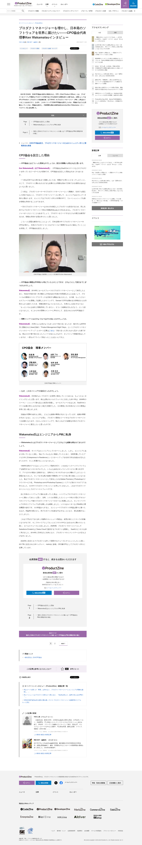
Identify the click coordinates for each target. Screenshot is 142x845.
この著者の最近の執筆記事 (42, 734)
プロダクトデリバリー (70, 11)
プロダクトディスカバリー (50, 11)
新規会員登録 (40, 593)
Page (25, 132)
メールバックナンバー (54, 588)
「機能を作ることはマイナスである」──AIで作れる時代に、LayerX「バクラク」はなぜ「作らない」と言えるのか (109, 39)
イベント (54, 4)
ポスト (75, 48)
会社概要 (86, 831)
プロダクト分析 (100, 11)
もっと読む (26, 702)
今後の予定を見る (108, 244)
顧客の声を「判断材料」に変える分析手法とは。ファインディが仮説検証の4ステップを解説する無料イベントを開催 (109, 81)
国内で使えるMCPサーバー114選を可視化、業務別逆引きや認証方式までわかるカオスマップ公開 (109, 88)
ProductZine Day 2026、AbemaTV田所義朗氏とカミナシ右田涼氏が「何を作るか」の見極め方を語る (109, 101)
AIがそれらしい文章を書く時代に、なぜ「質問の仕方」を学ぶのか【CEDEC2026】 (108, 75)
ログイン (67, 593)
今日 (99, 32)
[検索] (23, 10)
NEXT (63, 643)
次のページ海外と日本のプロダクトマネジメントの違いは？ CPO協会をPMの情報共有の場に (53, 634)
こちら (51, 330)
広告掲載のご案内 (115, 783)
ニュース (40, 4)
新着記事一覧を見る (107, 208)
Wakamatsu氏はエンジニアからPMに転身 (47, 125)
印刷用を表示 (26, 677)
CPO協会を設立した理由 (41, 122)
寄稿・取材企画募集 (98, 783)
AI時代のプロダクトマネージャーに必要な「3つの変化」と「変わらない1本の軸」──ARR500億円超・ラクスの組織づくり (107, 200)
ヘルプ (53, 831)
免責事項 (79, 831)
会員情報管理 (71, 831)
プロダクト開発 (34, 48)
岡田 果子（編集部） (33, 42)
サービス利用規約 (96, 831)
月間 (115, 32)
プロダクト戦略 (33, 11)
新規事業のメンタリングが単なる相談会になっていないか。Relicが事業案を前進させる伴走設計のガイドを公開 (109, 60)
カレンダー (64, 4)
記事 (47, 4)
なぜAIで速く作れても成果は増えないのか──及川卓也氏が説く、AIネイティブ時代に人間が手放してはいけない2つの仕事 (108, 46)
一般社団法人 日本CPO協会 (33, 657)
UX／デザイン (114, 11)
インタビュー (24, 48)
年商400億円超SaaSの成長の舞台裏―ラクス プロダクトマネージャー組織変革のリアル (52, 700)
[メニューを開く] (8, 4)
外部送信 (120, 831)
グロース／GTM (86, 11)
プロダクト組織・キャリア (130, 11)
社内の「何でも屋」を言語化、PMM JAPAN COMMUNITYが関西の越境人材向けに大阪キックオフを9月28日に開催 (109, 68)
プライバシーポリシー (109, 831)
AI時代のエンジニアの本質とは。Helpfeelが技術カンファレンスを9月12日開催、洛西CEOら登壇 (108, 94)
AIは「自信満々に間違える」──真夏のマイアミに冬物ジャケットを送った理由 (108, 53)
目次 (52, 115)
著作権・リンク (61, 831)
